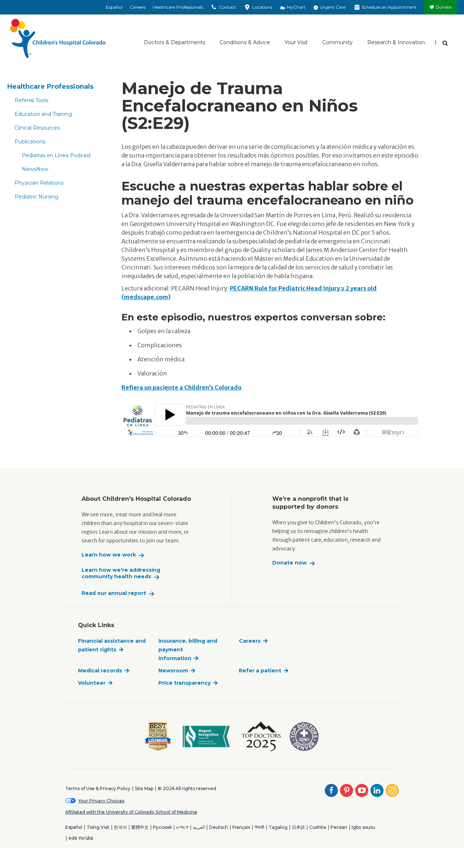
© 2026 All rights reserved (187, 788)
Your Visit (296, 42)
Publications (29, 141)
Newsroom (173, 670)
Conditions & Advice (245, 42)
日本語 (298, 827)
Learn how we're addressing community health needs (121, 573)
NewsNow (35, 169)
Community (337, 42)
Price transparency (184, 683)
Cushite (317, 827)
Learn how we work (109, 555)
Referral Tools (31, 100)
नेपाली (259, 827)
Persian (339, 827)
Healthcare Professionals (178, 7)
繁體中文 (140, 827)
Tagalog (278, 827)
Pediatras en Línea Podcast (56, 155)
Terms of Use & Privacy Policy (97, 788)
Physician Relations (38, 183)
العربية (199, 827)
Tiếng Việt (98, 827)
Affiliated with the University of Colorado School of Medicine (131, 812)
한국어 (120, 827)
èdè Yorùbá (81, 838)
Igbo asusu (363, 827)
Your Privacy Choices (101, 800)
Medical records (100, 670)
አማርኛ (182, 827)
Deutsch (218, 827)
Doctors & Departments (174, 42)
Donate (443, 7)
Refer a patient (260, 670)
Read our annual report (114, 593)
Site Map (144, 788)
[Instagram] (392, 790)
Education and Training (43, 114)
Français (241, 827)
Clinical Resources (37, 128)
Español (114, 7)
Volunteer (91, 683)
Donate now (289, 563)
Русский (162, 827)
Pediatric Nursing (36, 196)
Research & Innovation (396, 42)
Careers (137, 7)
